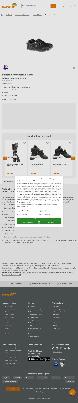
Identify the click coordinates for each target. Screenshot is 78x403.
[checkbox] (18, 211)
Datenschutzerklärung (47, 179)
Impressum (58, 179)
